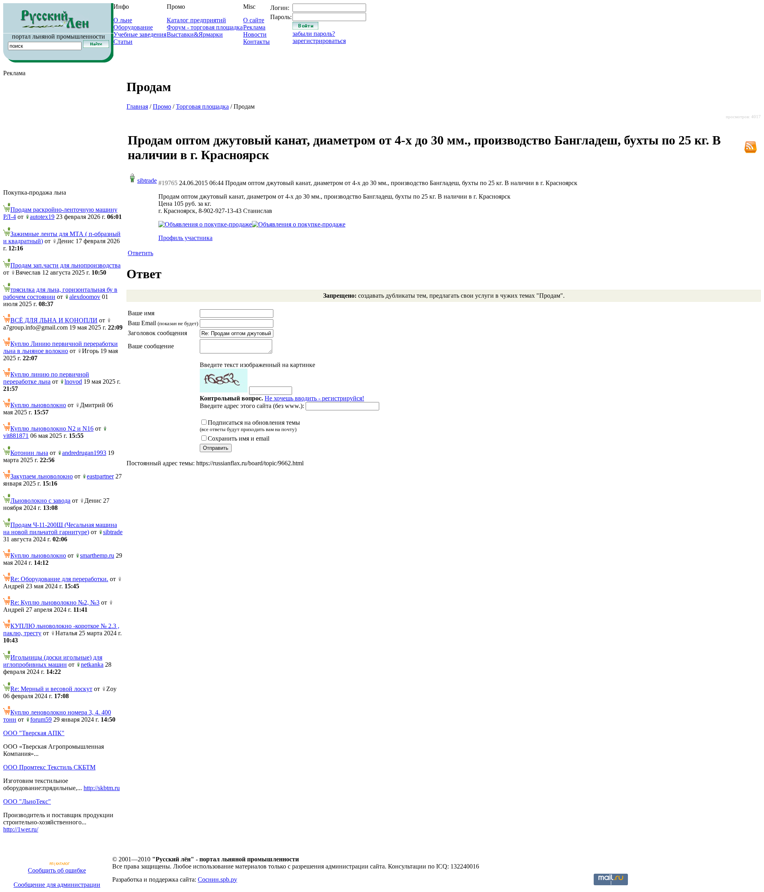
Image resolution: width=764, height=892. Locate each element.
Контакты (256, 41)
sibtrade (113, 532)
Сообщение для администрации (57, 884)
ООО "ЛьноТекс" (27, 801)
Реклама (254, 27)
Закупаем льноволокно (41, 476)
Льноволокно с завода (40, 500)
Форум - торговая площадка (205, 27)
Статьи (123, 41)
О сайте (253, 20)
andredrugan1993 (84, 452)
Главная (137, 106)
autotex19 (42, 216)
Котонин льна (29, 452)
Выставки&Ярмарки (195, 34)
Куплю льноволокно (38, 405)
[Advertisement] (63, 133)
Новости (255, 34)
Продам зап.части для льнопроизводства (65, 265)
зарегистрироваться (319, 40)
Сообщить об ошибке (57, 870)
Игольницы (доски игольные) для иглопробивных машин (52, 661)
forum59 (41, 719)
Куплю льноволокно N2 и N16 (52, 428)
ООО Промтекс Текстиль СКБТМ (49, 767)
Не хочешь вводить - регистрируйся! (314, 398)
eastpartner (100, 476)
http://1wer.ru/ (20, 829)
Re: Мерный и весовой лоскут (51, 688)
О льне (122, 20)
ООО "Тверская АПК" (33, 733)
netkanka (92, 664)
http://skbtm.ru (102, 788)
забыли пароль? (313, 33)
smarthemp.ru (97, 555)
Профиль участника (185, 237)
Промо (162, 106)
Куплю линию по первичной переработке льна (46, 378)
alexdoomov (84, 296)
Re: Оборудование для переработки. (59, 579)
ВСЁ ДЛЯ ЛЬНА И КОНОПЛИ (53, 320)
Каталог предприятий (196, 20)
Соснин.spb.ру (217, 879)
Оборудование (133, 27)
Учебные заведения (139, 34)
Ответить (140, 253)
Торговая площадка (202, 106)
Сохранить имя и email (238, 438)
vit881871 (16, 435)
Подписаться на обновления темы (250, 425)
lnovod (73, 381)
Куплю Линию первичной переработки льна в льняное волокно (60, 347)
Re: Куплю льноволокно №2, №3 (54, 602)
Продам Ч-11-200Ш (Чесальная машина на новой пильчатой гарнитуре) (60, 528)
